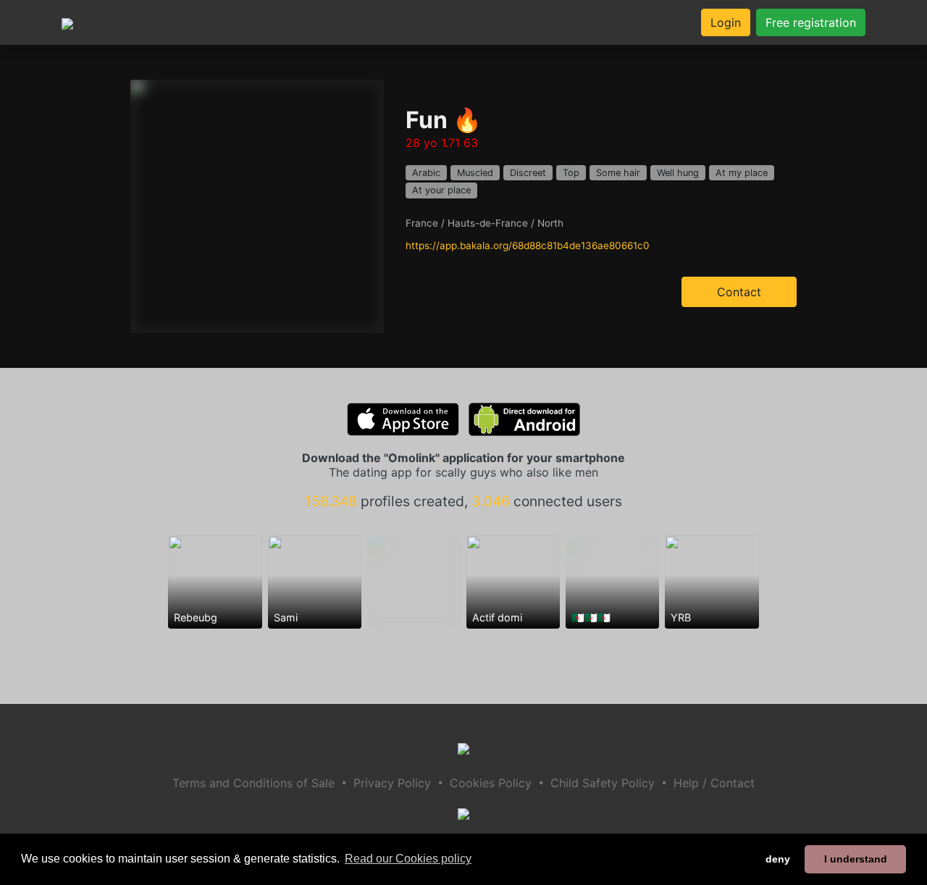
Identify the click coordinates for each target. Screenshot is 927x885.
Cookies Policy (491, 783)
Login (725, 22)
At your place (441, 190)
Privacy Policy (392, 783)
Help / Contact (714, 783)
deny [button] (777, 859)
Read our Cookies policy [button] (408, 858)
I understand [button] (855, 859)
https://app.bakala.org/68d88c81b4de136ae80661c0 (528, 245)
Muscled (475, 172)
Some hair (618, 172)
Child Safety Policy (602, 783)
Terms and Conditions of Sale (253, 783)
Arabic (426, 172)
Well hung (678, 172)
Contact (739, 292)
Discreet (528, 172)
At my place (742, 172)
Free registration (810, 22)
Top (571, 172)
